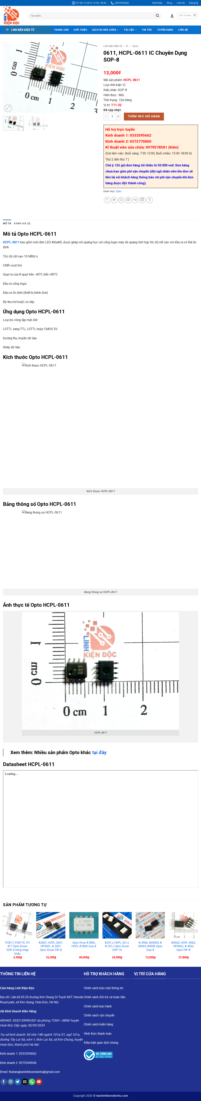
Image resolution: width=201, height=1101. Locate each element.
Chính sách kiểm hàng (98, 1024)
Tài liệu (129, 29)
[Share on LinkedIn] (142, 200)
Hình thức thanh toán (97, 1033)
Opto (135, 45)
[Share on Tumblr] (149, 200)
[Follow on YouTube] (39, 1081)
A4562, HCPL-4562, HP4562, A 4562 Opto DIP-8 (183, 946)
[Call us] (32, 1081)
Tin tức (147, 29)
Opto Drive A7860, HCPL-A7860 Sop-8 (84, 944)
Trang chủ (61, 29)
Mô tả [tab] (7, 223)
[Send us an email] (25, 1081)
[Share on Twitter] (114, 200)
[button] (172, 15)
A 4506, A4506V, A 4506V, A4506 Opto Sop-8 (150, 946)
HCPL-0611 (11, 242)
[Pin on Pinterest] (128, 200)
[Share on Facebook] (107, 200)
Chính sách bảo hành (98, 1006)
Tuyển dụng (165, 29)
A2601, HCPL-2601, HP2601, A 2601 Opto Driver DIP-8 (51, 946)
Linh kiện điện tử (112, 45)
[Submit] (157, 16)
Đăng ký (193, 2)
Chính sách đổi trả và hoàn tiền (104, 997)
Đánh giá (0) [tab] (22, 223)
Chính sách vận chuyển (99, 1015)
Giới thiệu (157, 2)
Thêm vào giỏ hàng (144, 116)
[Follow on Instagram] (10, 1081)
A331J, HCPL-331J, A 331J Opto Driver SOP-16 (117, 946)
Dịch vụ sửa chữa (104, 29)
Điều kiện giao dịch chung (101, 1042)
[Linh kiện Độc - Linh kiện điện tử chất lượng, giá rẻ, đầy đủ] (12, 16)
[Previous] (9, 77)
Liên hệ (181, 2)
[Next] (90, 77)
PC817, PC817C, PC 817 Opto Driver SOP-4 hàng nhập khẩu (17, 948)
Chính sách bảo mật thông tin (103, 988)
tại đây (99, 752)
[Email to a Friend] (121, 200)
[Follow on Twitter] (18, 1081)
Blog (169, 2)
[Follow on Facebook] (3, 1081)
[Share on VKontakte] (135, 200)
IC (127, 45)
